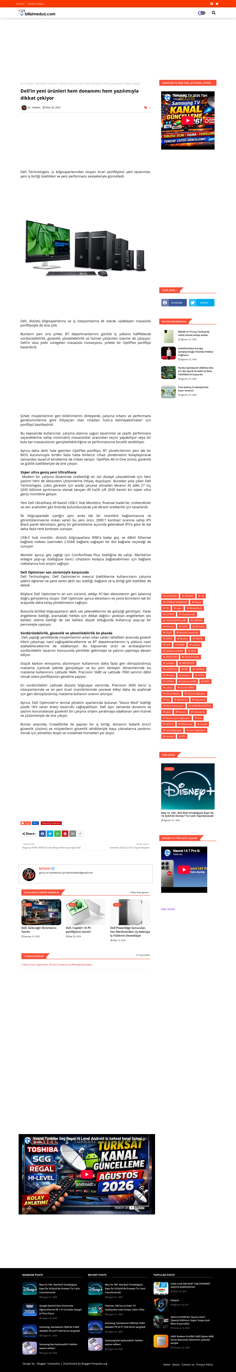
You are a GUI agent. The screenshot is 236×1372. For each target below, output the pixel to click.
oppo (179, 608)
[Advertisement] (118, 47)
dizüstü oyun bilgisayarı (178, 718)
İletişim (175, 1300)
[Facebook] (42, 833)
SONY (185, 626)
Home (166, 1364)
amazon (186, 675)
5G (167, 608)
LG (202, 596)
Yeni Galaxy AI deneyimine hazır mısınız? (193, 388)
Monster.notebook (188, 632)
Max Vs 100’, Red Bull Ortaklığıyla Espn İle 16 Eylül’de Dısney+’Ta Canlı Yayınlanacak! (187, 814)
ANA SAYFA (168, 909)
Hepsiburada (188, 614)
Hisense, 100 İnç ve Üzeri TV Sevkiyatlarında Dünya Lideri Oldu (124, 1307)
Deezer (182, 711)
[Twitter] (50, 833)
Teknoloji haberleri (46, 83)
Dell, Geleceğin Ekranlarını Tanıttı (38, 929)
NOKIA (181, 644)
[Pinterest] (65, 833)
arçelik (203, 724)
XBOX (207, 681)
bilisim (45, 868)
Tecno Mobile (173, 693)
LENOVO (198, 620)
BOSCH (169, 724)
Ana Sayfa (26, 83)
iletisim (21, 3)
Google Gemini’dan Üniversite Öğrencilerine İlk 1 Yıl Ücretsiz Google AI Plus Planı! (60, 1309)
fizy (167, 699)
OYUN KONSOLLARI (176, 620)
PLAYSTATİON (192, 657)
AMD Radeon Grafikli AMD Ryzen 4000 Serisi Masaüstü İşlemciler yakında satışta (192, 1340)
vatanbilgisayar (174, 730)
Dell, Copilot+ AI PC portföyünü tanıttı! (78, 929)
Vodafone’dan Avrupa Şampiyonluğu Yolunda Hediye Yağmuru (195, 352)
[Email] (72, 833)
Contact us (188, 1364)
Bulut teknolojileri (175, 705)
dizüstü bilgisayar (196, 693)
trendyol (170, 663)
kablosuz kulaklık (174, 650)
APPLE (169, 638)
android (170, 736)
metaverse (199, 711)
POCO (201, 675)
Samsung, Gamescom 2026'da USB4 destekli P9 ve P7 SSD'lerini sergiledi (59, 1328)
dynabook (200, 699)
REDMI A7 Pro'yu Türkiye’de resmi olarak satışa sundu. (193, 333)
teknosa (170, 626)
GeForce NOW (189, 681)
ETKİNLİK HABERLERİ (176, 602)
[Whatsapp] (57, 833)
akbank (196, 644)
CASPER (170, 614)
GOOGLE (199, 669)
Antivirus (199, 626)
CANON (170, 681)
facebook (176, 302)
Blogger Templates (48, 1363)
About (176, 1364)
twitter (204, 302)
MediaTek (182, 699)
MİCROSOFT (188, 663)
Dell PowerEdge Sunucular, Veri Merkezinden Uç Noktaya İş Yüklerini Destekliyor (130, 931)
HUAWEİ (189, 596)
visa (200, 718)
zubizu (169, 687)
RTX (183, 736)
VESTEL (199, 638)
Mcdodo (170, 675)
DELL (35, 823)
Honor (198, 602)
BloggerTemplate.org (94, 1363)
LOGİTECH (171, 669)
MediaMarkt (196, 608)
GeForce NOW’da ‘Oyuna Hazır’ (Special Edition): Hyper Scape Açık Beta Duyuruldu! (190, 1320)
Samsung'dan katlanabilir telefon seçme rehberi (58, 1346)
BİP (186, 669)
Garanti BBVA (187, 687)
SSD (168, 644)
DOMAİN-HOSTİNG (201, 705)
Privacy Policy (204, 1364)
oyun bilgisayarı (197, 730)
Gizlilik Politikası (36, 3)
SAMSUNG (171, 596)
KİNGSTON (171, 657)
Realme (184, 638)
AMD (193, 650)
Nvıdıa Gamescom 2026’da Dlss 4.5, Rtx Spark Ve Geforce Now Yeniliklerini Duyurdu (195, 371)
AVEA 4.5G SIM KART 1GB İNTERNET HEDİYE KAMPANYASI (190, 1285)
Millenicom (186, 724)
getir (168, 711)
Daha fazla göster (140, 892)
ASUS (169, 632)
